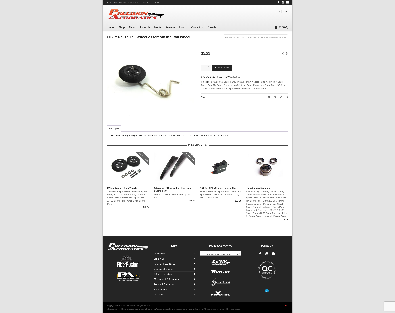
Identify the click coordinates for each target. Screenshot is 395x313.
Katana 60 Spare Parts (224, 82)
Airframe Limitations (163, 274)
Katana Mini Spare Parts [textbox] (222, 254)
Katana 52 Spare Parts (241, 85)
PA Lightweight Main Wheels (122, 188)
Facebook (278, 2)
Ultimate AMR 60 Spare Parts (250, 82)
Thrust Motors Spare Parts (259, 194)
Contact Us (234, 77)
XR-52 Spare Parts (231, 88)
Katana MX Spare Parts (264, 85)
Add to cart (223, 67)
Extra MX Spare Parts (218, 85)
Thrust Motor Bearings (258, 188)
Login (285, 11)
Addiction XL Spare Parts (253, 88)
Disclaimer (159, 294)
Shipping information (164, 269)
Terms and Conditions (164, 264)
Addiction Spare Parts (269, 197)
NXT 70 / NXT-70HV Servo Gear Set (218, 188)
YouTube (283, 2)
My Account (159, 253)
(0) (283, 27)
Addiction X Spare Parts (118, 191)
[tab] (114, 128)
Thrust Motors (276, 191)
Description (114, 129)
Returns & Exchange (164, 284)
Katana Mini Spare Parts (274, 216)
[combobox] (220, 253)
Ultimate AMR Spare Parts (133, 197)
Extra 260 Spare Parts (124, 194)
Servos (203, 191)
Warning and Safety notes (166, 279)
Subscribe (273, 11)
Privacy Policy (160, 289)
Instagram (287, 2)
